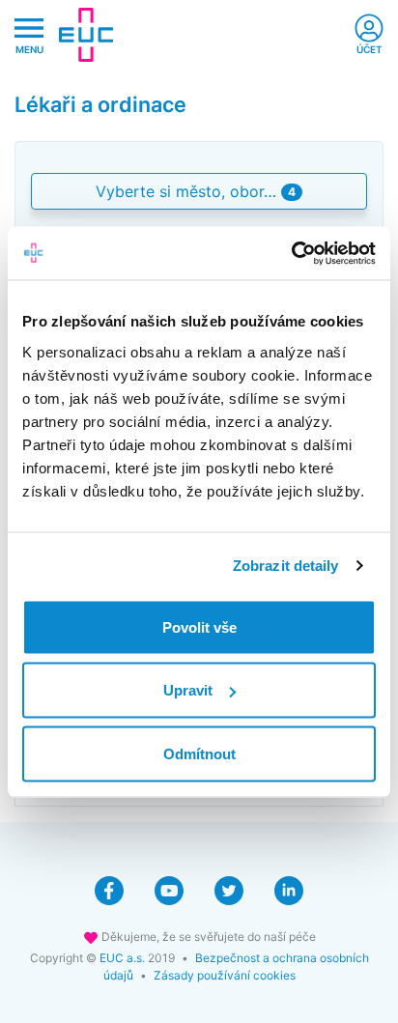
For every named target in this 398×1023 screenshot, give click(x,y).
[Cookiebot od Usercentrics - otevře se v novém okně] (291, 253)
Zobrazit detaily (286, 565)
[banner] (86, 35)
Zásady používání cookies (225, 975)
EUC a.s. (122, 958)
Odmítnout (199, 753)
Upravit (188, 690)
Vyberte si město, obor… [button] (196, 191)
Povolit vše (199, 626)
